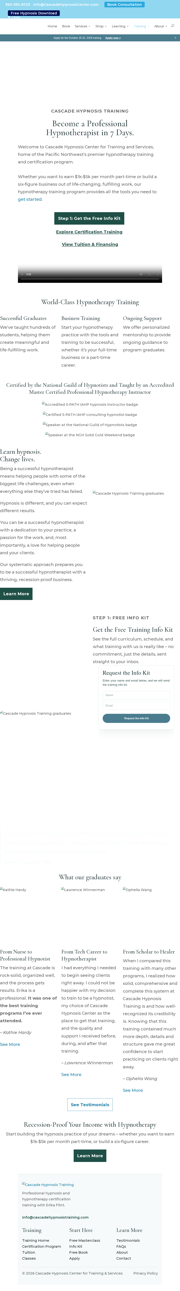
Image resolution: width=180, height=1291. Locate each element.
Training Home (35, 1245)
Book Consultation (124, 4)
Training (140, 26)
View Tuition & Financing (90, 244)
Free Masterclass (84, 1245)
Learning (118, 26)
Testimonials (128, 1245)
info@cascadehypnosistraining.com (55, 1222)
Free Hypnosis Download (34, 13)
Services (81, 26)
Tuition (28, 1257)
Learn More (16, 593)
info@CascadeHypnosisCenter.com (66, 4)
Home (52, 26)
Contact (123, 1263)
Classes (29, 1263)
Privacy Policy (145, 1278)
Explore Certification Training (89, 231)
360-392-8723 (17, 4)
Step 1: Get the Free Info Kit (89, 218)
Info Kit (75, 1251)
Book (66, 26)
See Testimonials (90, 1109)
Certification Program (41, 1251)
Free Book (78, 1257)
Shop (99, 26)
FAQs (121, 1251)
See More (10, 1048)
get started (30, 199)
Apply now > (113, 37)
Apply (74, 1263)
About (159, 26)
